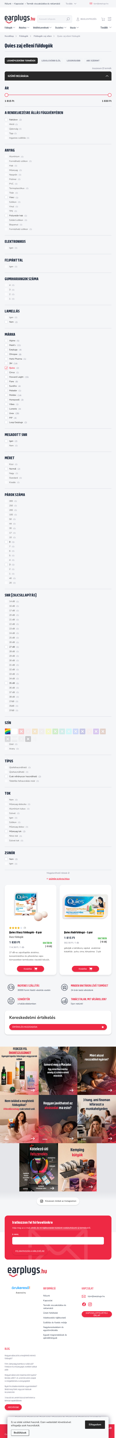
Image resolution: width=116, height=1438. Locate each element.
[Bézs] (42, 731)
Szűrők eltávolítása (59, 879)
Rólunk (8, 3)
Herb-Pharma (17, 358)
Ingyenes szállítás (19, 138)
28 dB (13, 651)
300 (12, 501)
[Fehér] (14, 731)
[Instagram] (90, 1304)
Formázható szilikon (20, 229)
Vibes (13, 404)
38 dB (13, 696)
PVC (13, 183)
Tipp (12, 133)
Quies (13, 367)
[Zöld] (55, 731)
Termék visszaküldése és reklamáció (43, 3)
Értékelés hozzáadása (24, 1027)
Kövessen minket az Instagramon (60, 1201)
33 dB (13, 674)
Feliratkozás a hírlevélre (30, 1251)
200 (12, 510)
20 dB (13, 615)
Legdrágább (73, 60)
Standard (15, 477)
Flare (13, 381)
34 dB (13, 678)
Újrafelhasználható (19, 767)
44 (12, 523)
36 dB (13, 687)
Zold (13, 744)
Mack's (14, 345)
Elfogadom (95, 1424)
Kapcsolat (19, 3)
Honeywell (16, 399)
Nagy (13, 473)
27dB (13, 701)
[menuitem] (10, 27)
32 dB (13, 669)
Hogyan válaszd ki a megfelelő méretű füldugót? (20, 1357)
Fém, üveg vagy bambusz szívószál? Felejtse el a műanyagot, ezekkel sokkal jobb (21, 1367)
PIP (12, 417)
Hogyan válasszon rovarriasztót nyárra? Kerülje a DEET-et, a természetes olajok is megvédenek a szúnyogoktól (21, 1378)
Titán (13, 192)
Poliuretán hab (17, 215)
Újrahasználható (18, 772)
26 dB (13, 642)
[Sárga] (48, 731)
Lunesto (14, 408)
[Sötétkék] (82, 731)
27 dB (13, 646)
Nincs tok (15, 835)
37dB (13, 710)
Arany (13, 748)
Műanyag (15, 170)
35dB (13, 705)
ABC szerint (93, 60)
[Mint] (62, 731)
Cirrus (13, 372)
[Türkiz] (69, 731)
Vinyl (13, 206)
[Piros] (21, 731)
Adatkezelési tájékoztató (54, 1317)
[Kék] (76, 731)
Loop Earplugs (17, 422)
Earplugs (15, 349)
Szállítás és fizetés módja (55, 1322)
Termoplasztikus (18, 188)
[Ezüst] (14, 739)
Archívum (13, 1407)
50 (12, 519)
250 (12, 505)
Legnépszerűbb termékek (21, 60)
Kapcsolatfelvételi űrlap (97, 1314)
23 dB (13, 628)
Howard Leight (18, 377)
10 (12, 537)
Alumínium (16, 156)
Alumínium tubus (19, 808)
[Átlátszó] (35, 739)
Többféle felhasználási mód (23, 781)
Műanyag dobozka (19, 804)
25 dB (13, 637)
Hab (12, 165)
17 (12, 532)
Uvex (13, 413)
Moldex (15, 395)
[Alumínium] (21, 739)
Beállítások (20, 1432)
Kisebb (14, 482)
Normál (14, 468)
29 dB (13, 656)
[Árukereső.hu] (21, 1288)
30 (12, 528)
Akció (13, 124)
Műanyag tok (17, 831)
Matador (14, 390)
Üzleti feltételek (50, 1312)
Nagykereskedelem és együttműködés (53, 1329)
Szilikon (14, 202)
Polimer (14, 179)
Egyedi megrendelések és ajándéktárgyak (55, 1336)
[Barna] (103, 731)
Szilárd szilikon (17, 220)
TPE (12, 211)
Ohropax (15, 354)
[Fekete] (28, 739)
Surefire (14, 386)
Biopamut (15, 224)
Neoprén (15, 174)
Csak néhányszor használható (24, 776)
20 (12, 582)
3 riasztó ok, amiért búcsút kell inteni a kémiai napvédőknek (20, 1399)
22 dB (13, 624)
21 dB (13, 619)
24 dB (13, 633)
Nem (13, 321)
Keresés (68, 19)
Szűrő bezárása (18, 76)
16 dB (13, 606)
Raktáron (15, 119)
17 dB (13, 610)
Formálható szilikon (20, 161)
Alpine (14, 340)
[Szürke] (8, 739)
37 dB (13, 692)
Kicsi (13, 464)
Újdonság (15, 128)
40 (12, 578)
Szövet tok (16, 840)
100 (12, 514)
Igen (13, 247)
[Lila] (96, 731)
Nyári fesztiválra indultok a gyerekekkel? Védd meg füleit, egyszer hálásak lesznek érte (21, 1389)
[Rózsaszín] (89, 731)
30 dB (13, 660)
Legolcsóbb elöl (51, 60)
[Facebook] (84, 1304)
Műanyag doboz (18, 826)
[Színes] (8, 731)
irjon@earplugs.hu (96, 1296)
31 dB (13, 665)
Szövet (14, 813)
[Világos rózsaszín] (28, 731)
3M (13, 363)
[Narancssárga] (35, 731)
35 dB (13, 683)
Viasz (13, 197)
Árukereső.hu (21, 1293)
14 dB (13, 601)
